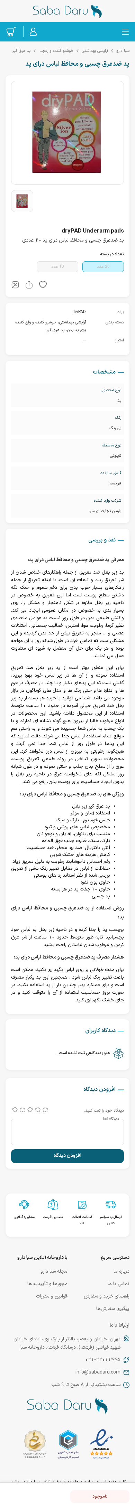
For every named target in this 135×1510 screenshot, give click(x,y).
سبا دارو (122, 51)
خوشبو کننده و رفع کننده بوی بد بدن (56, 51)
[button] (43, 286)
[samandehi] (34, 1445)
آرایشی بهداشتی (95, 51)
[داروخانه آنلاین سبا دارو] (67, 11)
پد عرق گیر (21, 51)
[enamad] (101, 1445)
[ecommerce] (68, 1445)
